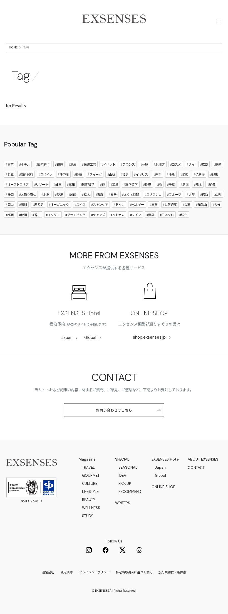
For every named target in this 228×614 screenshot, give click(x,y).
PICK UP (124, 483)
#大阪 (191, 194)
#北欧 (45, 194)
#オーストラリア (17, 184)
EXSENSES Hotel (79, 313)
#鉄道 (217, 164)
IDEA (122, 475)
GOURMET (91, 475)
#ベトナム (118, 214)
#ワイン (135, 214)
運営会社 (48, 572)
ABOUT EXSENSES (203, 459)
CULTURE (89, 483)
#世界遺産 (170, 204)
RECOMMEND (129, 491)
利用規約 (66, 572)
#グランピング (75, 214)
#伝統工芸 (89, 164)
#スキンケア (99, 204)
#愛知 (184, 174)
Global (90, 337)
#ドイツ (119, 204)
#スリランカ (153, 194)
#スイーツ (95, 174)
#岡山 (10, 204)
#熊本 (198, 184)
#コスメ (175, 164)
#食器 (113, 194)
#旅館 (72, 194)
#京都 (204, 164)
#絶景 (211, 184)
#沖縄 (171, 174)
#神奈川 (63, 174)
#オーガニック (59, 204)
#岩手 (157, 174)
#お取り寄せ (27, 194)
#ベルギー (137, 204)
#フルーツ (174, 194)
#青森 (99, 194)
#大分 (216, 204)
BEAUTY (88, 499)
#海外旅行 (26, 174)
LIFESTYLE (90, 491)
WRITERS (122, 503)
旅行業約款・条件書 (172, 572)
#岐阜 (57, 184)
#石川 (23, 204)
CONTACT (196, 467)
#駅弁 (183, 214)
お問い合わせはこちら (114, 410)
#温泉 (72, 164)
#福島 (124, 174)
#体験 (144, 164)
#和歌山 (201, 204)
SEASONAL (127, 467)
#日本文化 (167, 214)
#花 (102, 184)
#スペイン (45, 174)
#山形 (217, 194)
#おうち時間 (130, 194)
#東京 (10, 164)
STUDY (87, 515)
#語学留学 (131, 184)
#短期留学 (87, 184)
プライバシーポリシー (94, 572)
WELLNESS (91, 507)
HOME (13, 47)
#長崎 (78, 174)
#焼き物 (199, 174)
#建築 (150, 214)
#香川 (36, 214)
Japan (67, 337)
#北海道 (159, 164)
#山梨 (111, 174)
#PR (159, 184)
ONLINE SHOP (149, 313)
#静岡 (10, 194)
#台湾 (186, 204)
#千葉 (171, 184)
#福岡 (10, 214)
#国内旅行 (42, 164)
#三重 (153, 204)
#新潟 (185, 184)
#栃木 (86, 194)
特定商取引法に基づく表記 (134, 572)
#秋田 (23, 214)
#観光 (59, 164)
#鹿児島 (38, 204)
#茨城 (114, 184)
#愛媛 (59, 194)
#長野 (147, 184)
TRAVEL (88, 467)
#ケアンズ (98, 214)
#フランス (128, 164)
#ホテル (24, 164)
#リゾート (41, 184)
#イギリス (141, 174)
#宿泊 (204, 194)
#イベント (108, 164)
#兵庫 (10, 174)
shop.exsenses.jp (149, 337)
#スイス (80, 204)
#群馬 (214, 174)
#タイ (191, 164)
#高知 (71, 184)
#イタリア (53, 214)
